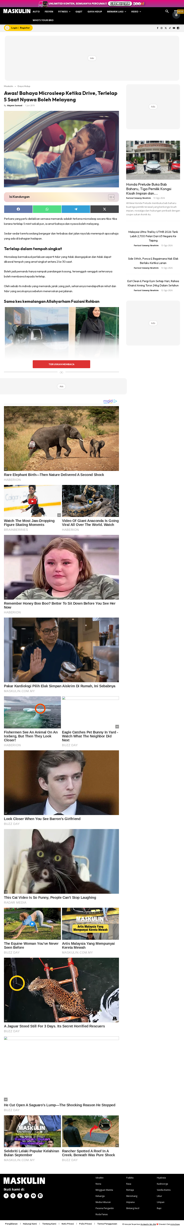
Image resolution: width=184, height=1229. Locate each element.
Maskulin (8, 86)
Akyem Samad (14, 105)
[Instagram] (162, 28)
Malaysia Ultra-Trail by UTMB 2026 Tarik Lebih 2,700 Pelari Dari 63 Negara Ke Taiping (153, 236)
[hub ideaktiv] (176, 10)
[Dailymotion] (178, 28)
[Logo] (17, 11)
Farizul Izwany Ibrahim (138, 198)
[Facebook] (157, 28)
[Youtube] (174, 28)
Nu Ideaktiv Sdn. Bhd (148, 1224)
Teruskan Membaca (61, 364)
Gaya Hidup (23, 86)
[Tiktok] (170, 28)
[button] (167, 11)
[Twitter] (166, 28)
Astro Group (175, 1224)
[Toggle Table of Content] (109, 197)
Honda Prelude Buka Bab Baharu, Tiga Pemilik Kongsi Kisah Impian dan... (148, 188)
